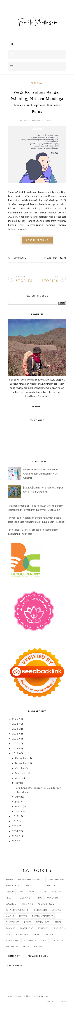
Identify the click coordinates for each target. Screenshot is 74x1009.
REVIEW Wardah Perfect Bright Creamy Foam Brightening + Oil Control (41, 473)
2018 (15, 753)
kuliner (38, 946)
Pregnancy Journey (42, 916)
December (21, 758)
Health (9, 897)
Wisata (49, 934)
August (19, 777)
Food (31, 891)
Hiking (38, 897)
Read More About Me (37, 396)
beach (26, 946)
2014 (15, 831)
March (18, 806)
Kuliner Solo (40, 910)
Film (40, 885)
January (19, 811)
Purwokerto (12, 922)
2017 (15, 816)
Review (27, 922)
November (21, 763)
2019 (15, 748)
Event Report (13, 885)
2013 (15, 835)
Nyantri (23, 916)
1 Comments (19, 257)
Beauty (9, 879)
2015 (15, 826)
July (17, 782)
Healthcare (24, 897)
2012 (15, 840)
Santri (58, 922)
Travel (37, 934)
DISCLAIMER (14, 965)
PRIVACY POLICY (38, 956)
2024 (15, 723)
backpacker (12, 946)
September (21, 772)
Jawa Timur (11, 903)
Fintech (10, 891)
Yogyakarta (29, 940)
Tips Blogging (22, 934)
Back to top (55, 1001)
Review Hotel (43, 922)
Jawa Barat (52, 897)
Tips (8, 934)
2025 (15, 718)
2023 (15, 728)
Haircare (56, 891)
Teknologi (43, 928)
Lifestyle (56, 910)
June (18, 796)
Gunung (43, 891)
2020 (15, 743)
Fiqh (20, 891)
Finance (51, 885)
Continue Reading (37, 240)
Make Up (10, 916)
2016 (15, 821)
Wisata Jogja (12, 940)
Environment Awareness (31, 879)
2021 (15, 738)
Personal (37, 83)
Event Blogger (56, 879)
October (20, 768)
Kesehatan (27, 903)
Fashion (29, 885)
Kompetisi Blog (46, 903)
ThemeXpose (40, 996)
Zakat (44, 940)
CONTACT (13, 956)
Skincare (10, 928)
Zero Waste (57, 940)
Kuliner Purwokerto (17, 910)
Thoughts (59, 928)
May (17, 801)
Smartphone (26, 928)
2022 (15, 733)
